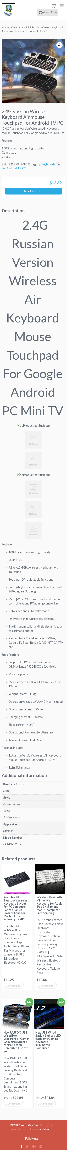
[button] (59, 45)
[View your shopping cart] (53, 5)
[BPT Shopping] (8, 9)
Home (5, 27)
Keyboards (17, 27)
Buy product (33, 191)
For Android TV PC (14, 168)
